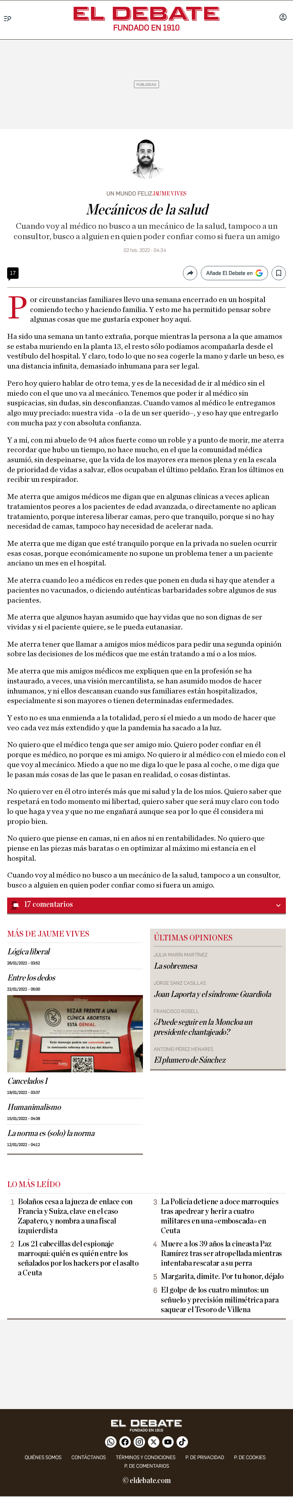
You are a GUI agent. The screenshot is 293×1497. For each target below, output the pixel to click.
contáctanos (88, 1457)
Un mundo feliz (129, 193)
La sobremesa (175, 966)
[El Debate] (146, 14)
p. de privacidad (204, 1457)
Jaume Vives (169, 194)
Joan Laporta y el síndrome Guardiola (212, 994)
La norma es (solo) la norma (50, 1133)
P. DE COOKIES (249, 1457)
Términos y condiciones (145, 1457)
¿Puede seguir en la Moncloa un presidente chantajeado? (203, 1027)
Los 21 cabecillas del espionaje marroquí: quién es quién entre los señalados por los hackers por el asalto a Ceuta (78, 1258)
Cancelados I (27, 1081)
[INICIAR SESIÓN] (283, 18)
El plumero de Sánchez (189, 1060)
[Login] (283, 18)
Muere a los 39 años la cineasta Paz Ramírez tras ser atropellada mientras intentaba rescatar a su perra (221, 1254)
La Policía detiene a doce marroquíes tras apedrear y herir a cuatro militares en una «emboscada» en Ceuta (219, 1216)
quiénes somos (43, 1457)
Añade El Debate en (229, 273)
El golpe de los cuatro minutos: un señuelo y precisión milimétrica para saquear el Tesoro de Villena (219, 1300)
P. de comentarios (146, 1466)
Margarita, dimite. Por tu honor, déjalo (222, 1276)
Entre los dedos (31, 978)
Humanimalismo (34, 1107)
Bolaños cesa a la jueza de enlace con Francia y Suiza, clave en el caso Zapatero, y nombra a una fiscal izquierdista (75, 1216)
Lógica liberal (28, 952)
